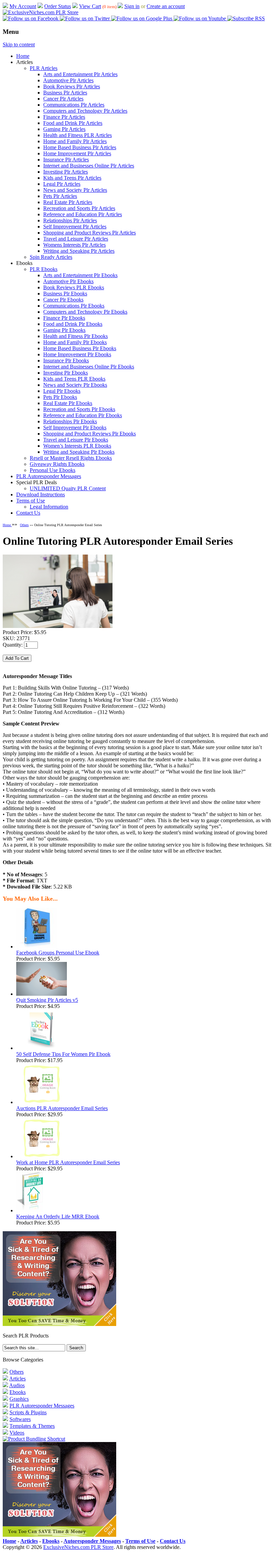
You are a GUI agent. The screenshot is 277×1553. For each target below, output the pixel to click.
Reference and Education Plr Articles (82, 214)
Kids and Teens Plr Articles (72, 178)
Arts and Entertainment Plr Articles (80, 74)
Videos (16, 1433)
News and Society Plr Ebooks (75, 385)
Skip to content (19, 44)
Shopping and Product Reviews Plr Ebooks (89, 433)
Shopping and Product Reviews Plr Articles (89, 232)
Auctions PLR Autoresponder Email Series (62, 1108)
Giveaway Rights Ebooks (57, 464)
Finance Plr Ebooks (64, 318)
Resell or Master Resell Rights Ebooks (71, 458)
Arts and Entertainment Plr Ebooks (80, 275)
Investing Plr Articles (65, 172)
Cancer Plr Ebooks (63, 299)
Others (24, 525)
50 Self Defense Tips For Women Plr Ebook (63, 1054)
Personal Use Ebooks (52, 470)
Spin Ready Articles (51, 257)
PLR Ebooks (43, 269)
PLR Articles (43, 68)
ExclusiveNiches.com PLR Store (78, 1547)
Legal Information (49, 507)
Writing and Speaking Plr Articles (79, 251)
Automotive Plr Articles (68, 80)
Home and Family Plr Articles (75, 141)
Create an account (166, 6)
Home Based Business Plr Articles (79, 147)
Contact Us (28, 513)
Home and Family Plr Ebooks (75, 342)
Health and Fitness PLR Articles (77, 135)
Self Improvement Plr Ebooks (74, 427)
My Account (22, 6)
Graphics (19, 1399)
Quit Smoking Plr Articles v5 (47, 1000)
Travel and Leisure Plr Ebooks (75, 440)
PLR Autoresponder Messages (48, 476)
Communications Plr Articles (73, 105)
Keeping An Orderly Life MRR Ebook (57, 1216)
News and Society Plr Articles (75, 190)
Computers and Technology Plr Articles (85, 111)
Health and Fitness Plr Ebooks (75, 336)
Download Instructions (40, 494)
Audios (17, 1385)
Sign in (132, 6)
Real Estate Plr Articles (67, 202)
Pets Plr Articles (60, 196)
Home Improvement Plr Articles (77, 153)
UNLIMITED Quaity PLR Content (68, 488)
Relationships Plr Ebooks (70, 421)
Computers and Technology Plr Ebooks (85, 312)
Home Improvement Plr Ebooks (77, 354)
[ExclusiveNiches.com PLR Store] (40, 12)
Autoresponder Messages (92, 1541)
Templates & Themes (32, 1426)
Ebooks (17, 1392)
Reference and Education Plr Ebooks (82, 415)
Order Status (57, 6)
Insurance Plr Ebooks (66, 360)
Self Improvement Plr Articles (74, 226)
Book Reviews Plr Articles (71, 86)
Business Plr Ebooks (65, 293)
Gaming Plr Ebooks (64, 330)
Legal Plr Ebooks (61, 391)
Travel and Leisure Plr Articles (75, 239)
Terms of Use (30, 500)
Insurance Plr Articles (66, 159)
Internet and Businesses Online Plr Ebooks (88, 366)
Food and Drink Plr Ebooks (72, 324)
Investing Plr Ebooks (65, 373)
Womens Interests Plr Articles (74, 245)
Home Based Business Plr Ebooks (79, 348)
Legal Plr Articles (61, 184)
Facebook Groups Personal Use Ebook (57, 952)
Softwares (20, 1419)
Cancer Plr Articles (63, 99)
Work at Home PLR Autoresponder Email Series (68, 1162)
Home (22, 56)
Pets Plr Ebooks (60, 397)
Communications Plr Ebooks (73, 306)
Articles (17, 1378)
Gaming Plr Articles (64, 129)
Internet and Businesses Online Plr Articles (88, 165)
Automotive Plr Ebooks (68, 281)
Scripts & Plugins (28, 1412)
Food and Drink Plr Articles (72, 123)
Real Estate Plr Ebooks (67, 403)
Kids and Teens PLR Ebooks (74, 379)
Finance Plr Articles (64, 117)
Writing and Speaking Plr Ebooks (79, 452)
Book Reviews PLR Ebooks (73, 287)
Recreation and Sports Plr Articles (79, 208)
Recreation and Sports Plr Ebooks (79, 409)
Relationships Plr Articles (70, 220)
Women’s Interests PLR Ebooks (77, 446)
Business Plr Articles (65, 92)
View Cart (90, 6)
